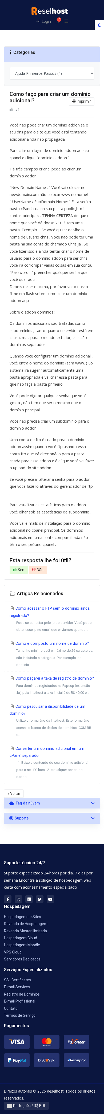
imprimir (83, 101)
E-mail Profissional (19, 1001)
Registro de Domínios (22, 994)
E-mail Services (17, 987)
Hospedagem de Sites (22, 917)
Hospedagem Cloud (20, 938)
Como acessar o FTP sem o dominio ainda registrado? (50, 619)
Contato (11, 1008)
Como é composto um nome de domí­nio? (53, 654)
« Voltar (13, 793)
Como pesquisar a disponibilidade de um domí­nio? (50, 720)
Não (39, 570)
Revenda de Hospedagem (25, 924)
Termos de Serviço (19, 1015)
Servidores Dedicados (22, 959)
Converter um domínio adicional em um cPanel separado (49, 762)
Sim (20, 570)
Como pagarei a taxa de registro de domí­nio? (54, 685)
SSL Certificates (17, 980)
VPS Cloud (13, 952)
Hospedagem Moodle (22, 945)
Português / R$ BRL (29, 1106)
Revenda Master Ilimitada (25, 931)
